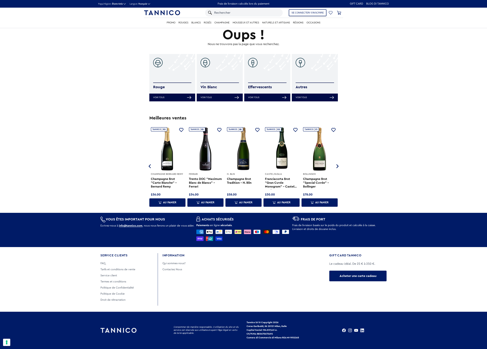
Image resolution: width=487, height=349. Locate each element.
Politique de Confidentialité (117, 287)
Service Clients (114, 255)
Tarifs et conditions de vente (117, 269)
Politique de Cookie (112, 294)
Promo (171, 22)
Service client (108, 275)
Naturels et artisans (276, 22)
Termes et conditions (113, 281)
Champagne (222, 22)
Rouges (183, 22)
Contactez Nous (172, 269)
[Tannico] (162, 12)
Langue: (138, 4)
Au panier (169, 202)
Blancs (196, 22)
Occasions (313, 22)
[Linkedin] (362, 330)
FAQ (102, 263)
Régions (298, 22)
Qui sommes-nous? (173, 263)
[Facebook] (344, 330)
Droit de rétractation (113, 300)
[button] (272, 12)
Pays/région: (110, 4)
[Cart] (339, 13)
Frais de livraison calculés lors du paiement (243, 3)
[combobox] (238, 12)
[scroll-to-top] (479, 330)
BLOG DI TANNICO (377, 3)
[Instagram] (350, 330)
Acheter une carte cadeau (358, 275)
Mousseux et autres (246, 22)
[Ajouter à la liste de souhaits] (181, 130)
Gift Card (356, 3)
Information (173, 255)
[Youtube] (356, 330)
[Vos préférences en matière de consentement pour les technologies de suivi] (6, 342)
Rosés (207, 22)
